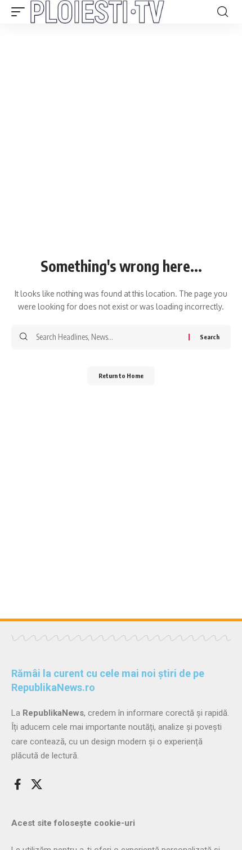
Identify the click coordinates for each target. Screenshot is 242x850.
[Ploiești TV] (97, 12)
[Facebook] (17, 784)
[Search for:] (108, 337)
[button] (20, 12)
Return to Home (121, 375)
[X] (36, 784)
